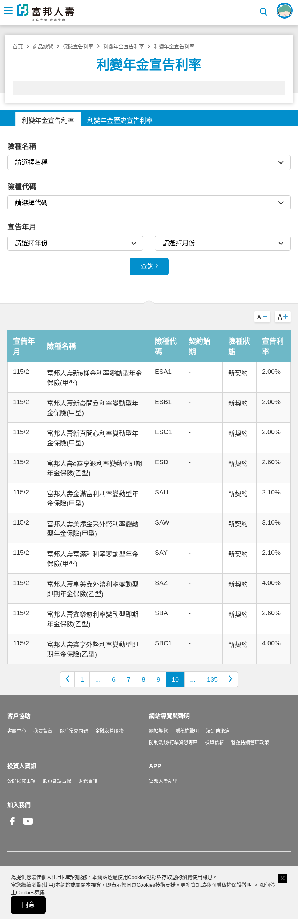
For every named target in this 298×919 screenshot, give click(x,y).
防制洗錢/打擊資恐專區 (173, 742)
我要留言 (42, 730)
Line (44, 822)
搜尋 (264, 10)
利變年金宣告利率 (123, 46)
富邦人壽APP (163, 781)
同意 (28, 904)
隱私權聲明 (187, 730)
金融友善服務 (109, 730)
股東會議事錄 (57, 781)
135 (212, 679)
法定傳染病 (218, 730)
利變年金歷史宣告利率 (120, 120)
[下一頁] (230, 679)
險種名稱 (21, 147)
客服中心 (16, 730)
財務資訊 (87, 781)
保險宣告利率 (78, 46)
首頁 (18, 46)
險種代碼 (21, 187)
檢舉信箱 (214, 742)
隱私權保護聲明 (234, 885)
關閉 (282, 878)
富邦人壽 (45, 12)
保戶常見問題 (74, 730)
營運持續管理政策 (250, 742)
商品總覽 (43, 46)
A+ (283, 316)
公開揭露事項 (21, 781)
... (98, 679)
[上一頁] (67, 679)
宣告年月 (21, 227)
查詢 (147, 266)
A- (262, 316)
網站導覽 (158, 730)
